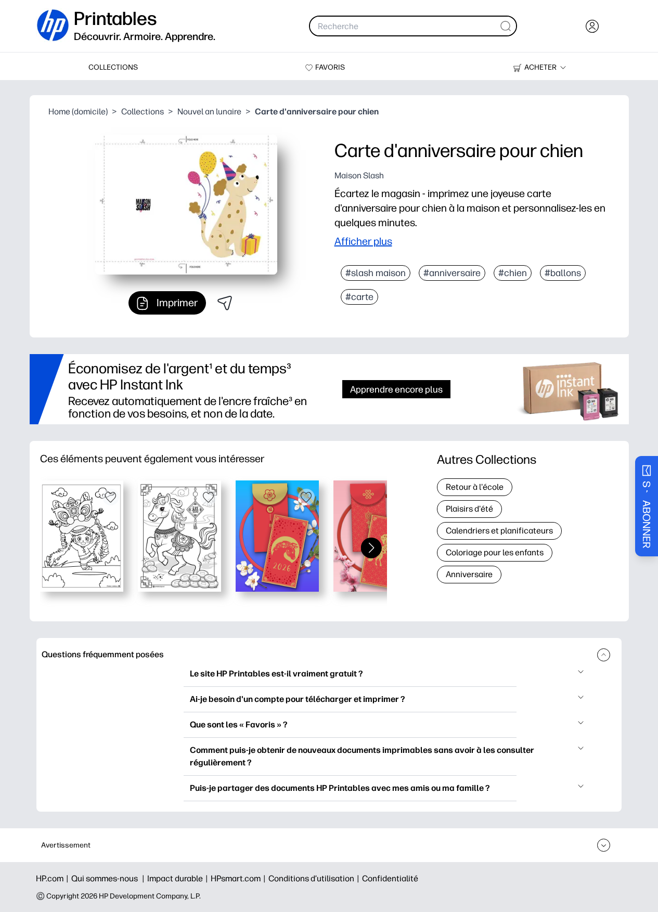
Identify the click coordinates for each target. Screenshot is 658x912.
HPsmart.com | (239, 878)
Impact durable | (179, 878)
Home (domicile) (78, 111)
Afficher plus (363, 241)
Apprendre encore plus (396, 389)
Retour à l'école (475, 487)
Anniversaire (469, 574)
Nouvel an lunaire (209, 111)
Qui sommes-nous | (109, 878)
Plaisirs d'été (469, 509)
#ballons (563, 273)
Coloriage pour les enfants (495, 552)
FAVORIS (330, 67)
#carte (359, 297)
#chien (512, 273)
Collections (142, 111)
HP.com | (53, 878)
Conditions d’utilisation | (315, 878)
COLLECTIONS (113, 67)
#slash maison (375, 273)
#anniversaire (452, 273)
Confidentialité (390, 878)
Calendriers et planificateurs (499, 531)
